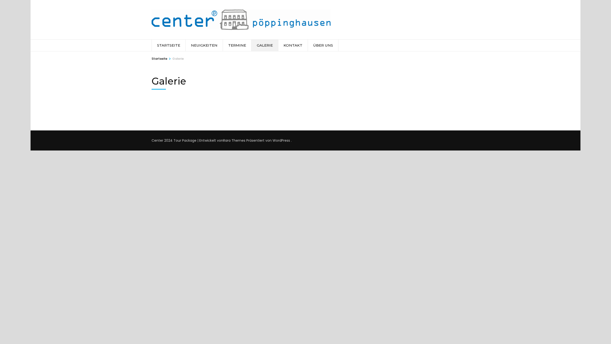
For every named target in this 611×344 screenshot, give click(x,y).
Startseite (168, 45)
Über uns (323, 45)
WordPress (281, 140)
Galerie (265, 45)
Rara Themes (234, 140)
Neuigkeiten (204, 45)
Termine (237, 45)
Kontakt (293, 45)
